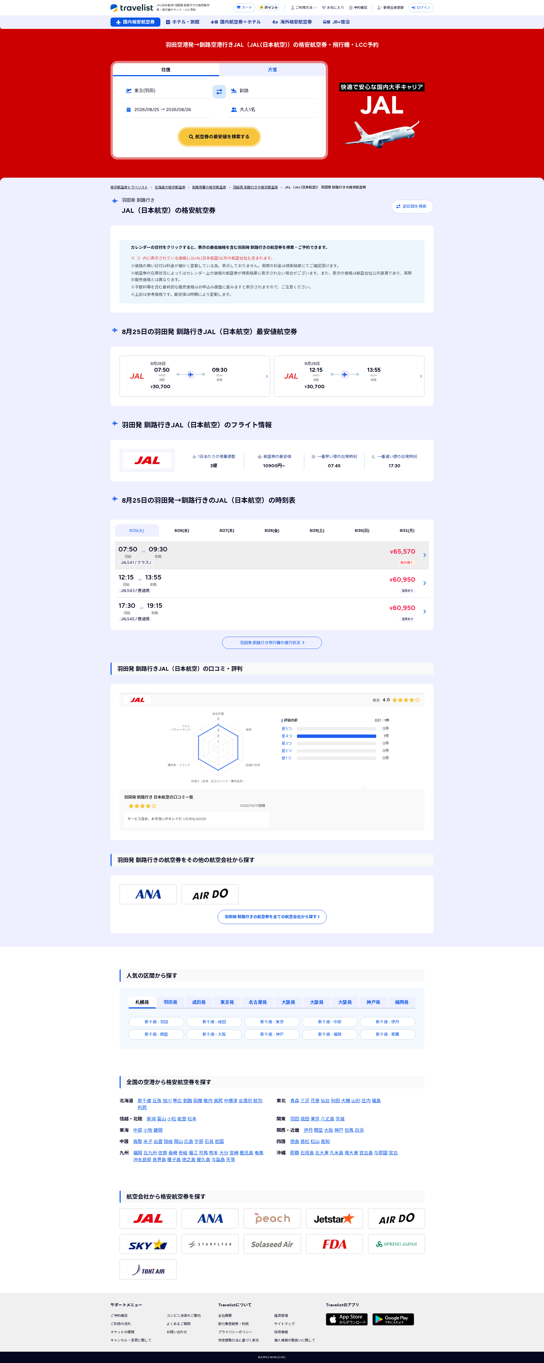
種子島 (174, 1159)
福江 (193, 1153)
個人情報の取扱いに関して (294, 1340)
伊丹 (308, 1130)
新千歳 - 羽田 (156, 1022)
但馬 (349, 1130)
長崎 (172, 1153)
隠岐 (168, 1141)
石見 (209, 1141)
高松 (304, 1141)
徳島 (294, 1141)
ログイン (423, 8)
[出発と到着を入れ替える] (219, 92)
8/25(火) (136, 530)
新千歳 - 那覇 (387, 1034)
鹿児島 (246, 1153)
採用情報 (281, 1332)
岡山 (178, 1141)
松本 (192, 1119)
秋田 (335, 1100)
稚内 (207, 1100)
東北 (281, 1100)
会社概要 (225, 1316)
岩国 (219, 1141)
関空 (318, 1130)
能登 (181, 1119)
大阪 (328, 1130)
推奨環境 (281, 1316)
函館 (197, 1100)
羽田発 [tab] (170, 1002)
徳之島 (189, 1159)
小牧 (147, 1130)
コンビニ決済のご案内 (184, 1316)
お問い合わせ (177, 1332)
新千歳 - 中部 (329, 1022)
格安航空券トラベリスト (129, 187)
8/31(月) (407, 530)
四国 (281, 1141)
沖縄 (281, 1153)
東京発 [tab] (227, 1002)
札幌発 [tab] (142, 1002)
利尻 (142, 1107)
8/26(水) (182, 530)
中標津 (230, 1100)
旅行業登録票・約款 (233, 1324)
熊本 (213, 1153)
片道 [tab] (272, 69)
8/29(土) (317, 530)
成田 (304, 1119)
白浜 (359, 1130)
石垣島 (307, 1153)
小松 (171, 1119)
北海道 (126, 1100)
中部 (137, 1130)
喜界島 (159, 1159)
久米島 (336, 1153)
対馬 (203, 1153)
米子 (147, 1141)
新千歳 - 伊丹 (387, 1022)
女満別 (245, 1100)
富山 (161, 1119)
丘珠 (157, 1100)
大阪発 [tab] (288, 1002)
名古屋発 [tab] (258, 1002)
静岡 (158, 1130)
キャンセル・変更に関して (130, 1340)
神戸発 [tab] (373, 1002)
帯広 (177, 1100)
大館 (345, 1100)
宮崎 (234, 1153)
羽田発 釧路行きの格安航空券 (255, 187)
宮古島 (366, 1153)
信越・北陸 (131, 1119)
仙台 (325, 1100)
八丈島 (327, 1119)
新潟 (151, 1119)
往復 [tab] (166, 69)
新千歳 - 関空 (156, 1034)
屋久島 (203, 1159)
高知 (325, 1141)
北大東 (322, 1153)
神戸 (338, 1130)
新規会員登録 (393, 8)
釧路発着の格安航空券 (209, 187)
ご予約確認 (119, 1316)
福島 (376, 1100)
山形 (355, 1100)
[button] (166, 90)
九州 (124, 1153)
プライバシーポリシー (235, 1332)
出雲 (158, 1141)
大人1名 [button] (247, 109)
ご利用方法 (304, 8)
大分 (223, 1153)
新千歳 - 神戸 (272, 1034)
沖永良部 (142, 1159)
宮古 (393, 1153)
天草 (230, 1159)
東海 (124, 1130)
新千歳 (144, 1100)
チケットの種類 (122, 1332)
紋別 (257, 1100)
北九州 (150, 1153)
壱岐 (183, 1153)
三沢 (304, 1100)
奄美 (259, 1153)
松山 (315, 1141)
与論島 (218, 1159)
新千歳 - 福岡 (329, 1034)
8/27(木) (227, 530)
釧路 (187, 1100)
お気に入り (335, 8)
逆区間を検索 (414, 206)
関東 (281, 1119)
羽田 (294, 1119)
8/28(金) (272, 530)
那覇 (294, 1153)
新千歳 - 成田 (214, 1022)
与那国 (381, 1153)
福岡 (137, 1153)
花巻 (315, 1100)
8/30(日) (362, 530)
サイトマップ (284, 1324)
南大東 (351, 1153)
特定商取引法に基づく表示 (238, 1340)
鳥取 (137, 1141)
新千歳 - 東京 (272, 1022)
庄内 (366, 1100)
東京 (315, 1119)
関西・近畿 (288, 1130)
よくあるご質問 (178, 1324)
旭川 (167, 1100)
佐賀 (162, 1153)
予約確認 (360, 8)
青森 (294, 1100)
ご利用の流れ (120, 1324)
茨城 (340, 1119)
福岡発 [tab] (402, 1002)
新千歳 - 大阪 (214, 1034)
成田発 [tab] (199, 1002)
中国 (124, 1141)
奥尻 (218, 1100)
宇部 (198, 1141)
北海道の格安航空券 (170, 187)
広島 (188, 1141)
